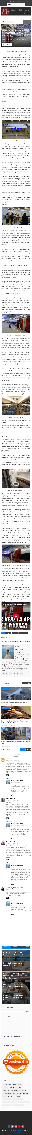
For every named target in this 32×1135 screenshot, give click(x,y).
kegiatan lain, (10, 41)
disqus (29, 749)
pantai (19, 1096)
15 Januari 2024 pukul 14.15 (13, 843)
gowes (4, 728)
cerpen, (24, 39)
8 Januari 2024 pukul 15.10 (12, 760)
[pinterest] (18, 1)
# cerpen (8, 633)
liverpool (6, 1096)
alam (14, 1084)
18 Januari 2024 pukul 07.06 (18, 825)
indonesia (6, 1090)
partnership (7, 1099)
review (20, 1099)
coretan (12, 1087)
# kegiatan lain (23, 633)
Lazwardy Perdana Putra (15, 888)
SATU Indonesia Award (9, 1102)
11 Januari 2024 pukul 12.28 (18, 782)
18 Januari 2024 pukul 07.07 (18, 867)
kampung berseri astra (18, 1090)
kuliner (25, 1093)
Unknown (9, 759)
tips (10, 1105)
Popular (7, 947)
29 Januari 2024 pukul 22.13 (13, 889)
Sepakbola (22, 1102)
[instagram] (21, 1)
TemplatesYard (17, 1130)
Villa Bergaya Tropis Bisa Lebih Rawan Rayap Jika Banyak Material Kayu (15, 722)
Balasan (9, 778)
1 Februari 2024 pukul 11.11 (18, 905)
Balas (7, 775)
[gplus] (16, 1)
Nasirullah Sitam (17, 781)
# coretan (14, 633)
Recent (15, 947)
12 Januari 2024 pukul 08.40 (13, 800)
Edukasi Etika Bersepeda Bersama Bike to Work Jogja (15, 742)
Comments (25, 947)
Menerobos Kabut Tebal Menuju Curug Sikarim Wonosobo (13, 998)
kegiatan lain (5, 689)
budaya (20, 1084)
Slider (5, 1105)
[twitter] (13, 1)
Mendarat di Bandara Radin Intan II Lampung (15, 702)
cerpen (5, 1087)
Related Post (6, 683)
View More (27, 683)
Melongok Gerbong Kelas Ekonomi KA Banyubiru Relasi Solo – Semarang (15, 976)
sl (28, 1102)
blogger (23, 749)
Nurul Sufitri (10, 842)
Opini (12, 1096)
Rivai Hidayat (10, 799)
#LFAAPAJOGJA (7, 1084)
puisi (14, 1099)
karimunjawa (7, 1093)
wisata (21, 1105)
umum (15, 1105)
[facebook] (11, 1)
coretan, (4, 41)
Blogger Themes (15, 1133)
